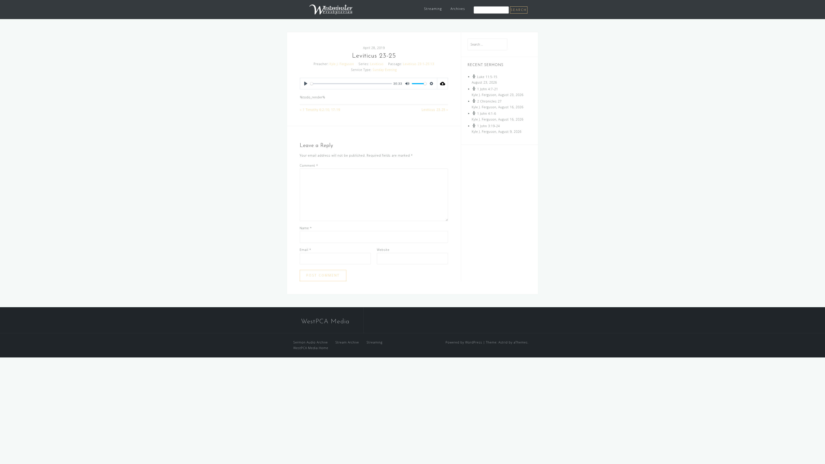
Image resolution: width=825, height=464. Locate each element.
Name (306, 228)
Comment (309, 165)
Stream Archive (347, 342)
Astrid (503, 342)
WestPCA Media (325, 321)
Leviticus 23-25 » (435, 110)
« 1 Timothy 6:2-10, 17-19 (320, 110)
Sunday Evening (385, 70)
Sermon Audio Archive (310, 342)
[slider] (351, 84)
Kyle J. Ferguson (342, 64)
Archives (458, 9)
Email (305, 250)
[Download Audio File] (442, 83)
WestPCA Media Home (310, 348)
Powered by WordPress (464, 342)
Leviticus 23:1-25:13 (418, 64)
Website (383, 250)
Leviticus (377, 64)
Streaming (433, 9)
